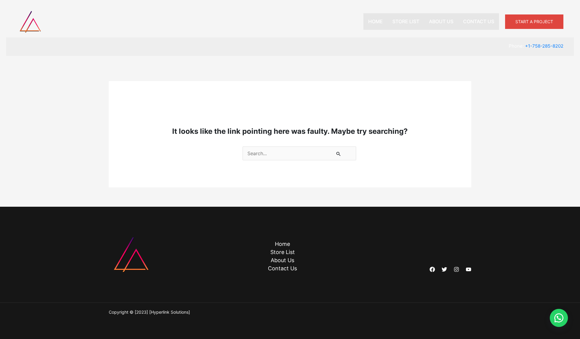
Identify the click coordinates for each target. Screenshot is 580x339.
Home (375, 21)
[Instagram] (456, 269)
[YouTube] (468, 269)
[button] (534, 21)
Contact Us (478, 21)
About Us (441, 21)
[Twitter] (444, 269)
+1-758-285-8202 (544, 46)
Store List (405, 21)
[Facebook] (432, 269)
